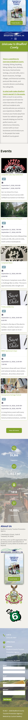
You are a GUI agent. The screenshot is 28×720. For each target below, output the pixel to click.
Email (7, 676)
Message (8, 689)
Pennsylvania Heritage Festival (11, 395)
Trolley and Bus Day (7, 307)
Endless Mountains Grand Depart (11, 219)
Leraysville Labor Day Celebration (12, 175)
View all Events (14, 430)
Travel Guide (15, 23)
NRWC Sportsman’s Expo (9, 351)
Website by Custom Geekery (12, 716)
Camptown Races (6, 263)
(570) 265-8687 (11, 638)
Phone (7, 682)
